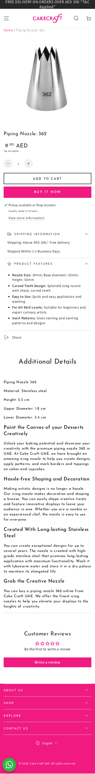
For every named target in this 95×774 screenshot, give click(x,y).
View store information (27, 218)
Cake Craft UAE (39, 763)
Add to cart (47, 178)
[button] (76, 18)
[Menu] (6, 18)
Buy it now (47, 192)
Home (8, 30)
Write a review (47, 662)
